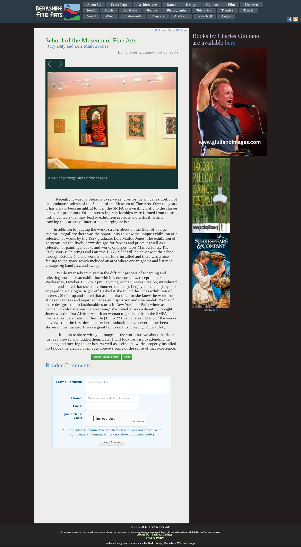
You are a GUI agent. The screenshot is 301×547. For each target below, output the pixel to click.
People (152, 10)
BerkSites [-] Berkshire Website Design (172, 543)
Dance (171, 5)
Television (204, 10)
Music (109, 10)
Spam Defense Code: (72, 415)
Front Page (119, 5)
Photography (177, 10)
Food (91, 10)
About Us (94, 5)
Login (226, 16)
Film (231, 5)
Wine (109, 16)
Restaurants (132, 16)
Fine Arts (252, 5)
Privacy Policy (155, 537)
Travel (248, 10)
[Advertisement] (111, 487)
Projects (158, 16)
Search (203, 16)
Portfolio (130, 10)
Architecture (147, 5)
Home (127, 356)
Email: (77, 406)
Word (91, 16)
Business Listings (162, 534)
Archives (181, 16)
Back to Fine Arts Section (106, 356)
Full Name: (74, 398)
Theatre (227, 10)
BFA (215, 309)
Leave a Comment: (69, 382)
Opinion (212, 5)
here (230, 42)
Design (191, 5)
